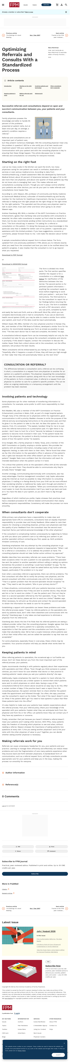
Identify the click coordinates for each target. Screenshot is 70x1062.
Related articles (7, 893)
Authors (20, 1022)
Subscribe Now (53, 966)
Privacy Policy (22, 1050)
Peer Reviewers (23, 1025)
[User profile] (62, 5)
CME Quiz (5, 1033)
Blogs (4, 1037)
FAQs (51, 1029)
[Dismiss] (66, 12)
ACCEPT (58, 1055)
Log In (4, 806)
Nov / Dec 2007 (35, 35)
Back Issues (37, 1033)
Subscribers (22, 1029)
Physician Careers (39, 1037)
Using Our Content (40, 1029)
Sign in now (29, 12)
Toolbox (4, 1029)
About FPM (53, 1022)
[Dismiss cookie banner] (64, 1043)
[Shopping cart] (57, 5)
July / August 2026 (46, 931)
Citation (4, 889)
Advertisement (35, 17)
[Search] (66, 5)
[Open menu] (3, 5)
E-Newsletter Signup (40, 1025)
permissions (9, 998)
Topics (34, 5)
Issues (25, 5)
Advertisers (21, 1033)
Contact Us (53, 1025)
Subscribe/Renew (39, 1022)
